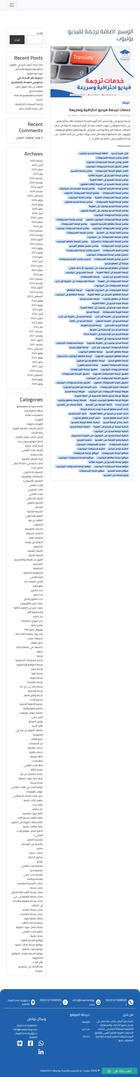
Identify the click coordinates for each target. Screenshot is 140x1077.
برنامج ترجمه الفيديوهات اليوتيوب (110, 228)
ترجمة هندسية (35, 690)
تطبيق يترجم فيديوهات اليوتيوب (73, 382)
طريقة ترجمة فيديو (75, 391)
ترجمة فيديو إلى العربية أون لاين (111, 316)
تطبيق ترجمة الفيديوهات (84, 369)
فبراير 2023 (37, 270)
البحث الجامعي (35, 489)
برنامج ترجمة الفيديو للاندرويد (113, 188)
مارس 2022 (36, 318)
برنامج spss (37, 625)
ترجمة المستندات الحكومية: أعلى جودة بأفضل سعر (29, 106)
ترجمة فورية (36, 677)
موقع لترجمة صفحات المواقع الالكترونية (27, 955)
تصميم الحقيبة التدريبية (31, 704)
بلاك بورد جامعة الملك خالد (29, 634)
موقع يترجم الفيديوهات (91, 471)
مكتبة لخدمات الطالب (32, 922)
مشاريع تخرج (36, 870)
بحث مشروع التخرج (33, 599)
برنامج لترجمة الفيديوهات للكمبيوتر (109, 241)
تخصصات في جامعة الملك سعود (29, 649)
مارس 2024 (36, 217)
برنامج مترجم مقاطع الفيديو (83, 246)
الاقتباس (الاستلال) (33, 480)
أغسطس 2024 (35, 195)
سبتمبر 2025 (36, 160)
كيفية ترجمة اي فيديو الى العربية (111, 426)
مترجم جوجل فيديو (118, 449)
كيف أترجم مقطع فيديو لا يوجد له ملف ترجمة (104, 409)
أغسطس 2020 (35, 375)
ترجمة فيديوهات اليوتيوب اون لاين (110, 347)
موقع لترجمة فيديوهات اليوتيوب (73, 466)
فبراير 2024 (37, 222)
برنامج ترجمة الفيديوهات (115, 193)
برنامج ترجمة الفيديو (81, 171)
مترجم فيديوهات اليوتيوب (91, 449)
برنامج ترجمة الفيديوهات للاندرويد (81, 193)
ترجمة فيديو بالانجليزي (116, 325)
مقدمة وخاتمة (35, 879)
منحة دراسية (36, 936)
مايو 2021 (37, 362)
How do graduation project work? (28, 97)
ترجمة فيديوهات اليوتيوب (69, 343)
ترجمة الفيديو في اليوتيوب (79, 272)
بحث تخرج (38, 594)
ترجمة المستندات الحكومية (29, 660)
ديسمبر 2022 (36, 278)
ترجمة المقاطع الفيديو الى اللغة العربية (108, 294)
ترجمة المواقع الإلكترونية (30, 664)
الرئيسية (86, 1021)
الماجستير (38, 564)
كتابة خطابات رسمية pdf (30, 817)
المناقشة (38, 568)
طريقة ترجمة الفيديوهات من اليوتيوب (108, 391)
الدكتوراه (38, 546)
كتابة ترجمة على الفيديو (69, 404)
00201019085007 (116, 1002)
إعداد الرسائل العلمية (32, 459)
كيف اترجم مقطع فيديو (115, 418)
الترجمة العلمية (35, 511)
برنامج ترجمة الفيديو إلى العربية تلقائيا (108, 175)
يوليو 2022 (37, 300)
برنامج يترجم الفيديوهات (115, 250)
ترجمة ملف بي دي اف (31, 686)
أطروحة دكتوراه (35, 424)
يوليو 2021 (37, 353)
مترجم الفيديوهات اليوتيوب (91, 444)
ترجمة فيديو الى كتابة (81, 321)
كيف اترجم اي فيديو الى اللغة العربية (109, 413)
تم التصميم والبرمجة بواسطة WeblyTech (61, 1070)
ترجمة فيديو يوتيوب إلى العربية (112, 338)
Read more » (123, 145)
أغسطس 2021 (35, 348)
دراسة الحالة (37, 769)
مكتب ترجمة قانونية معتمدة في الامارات (28, 903)
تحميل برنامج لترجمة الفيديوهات (111, 259)
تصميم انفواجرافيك (33, 708)
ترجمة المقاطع (74, 290)
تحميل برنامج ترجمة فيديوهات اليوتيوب (107, 255)
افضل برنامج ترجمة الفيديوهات (112, 158)
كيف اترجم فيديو (77, 413)
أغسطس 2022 (35, 296)
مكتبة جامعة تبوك (33, 918)
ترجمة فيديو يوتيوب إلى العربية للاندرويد (107, 343)
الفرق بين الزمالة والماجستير (28, 559)
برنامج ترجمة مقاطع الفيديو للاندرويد (109, 224)
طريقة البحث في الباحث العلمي (27, 787)
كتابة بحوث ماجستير (33, 813)
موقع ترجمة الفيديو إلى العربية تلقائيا (108, 462)
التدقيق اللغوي (35, 502)
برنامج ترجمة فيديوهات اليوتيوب (111, 215)
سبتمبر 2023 (36, 243)
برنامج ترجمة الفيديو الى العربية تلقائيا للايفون (104, 184)
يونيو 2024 (37, 204)
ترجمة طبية (37, 673)
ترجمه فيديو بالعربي (87, 365)
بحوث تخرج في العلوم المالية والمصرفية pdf (28, 609)
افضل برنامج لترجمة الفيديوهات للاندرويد (107, 162)
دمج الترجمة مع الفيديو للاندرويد (80, 387)
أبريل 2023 (37, 261)
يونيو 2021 (37, 357)
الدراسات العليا (36, 537)
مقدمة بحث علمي (33, 874)
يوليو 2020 (37, 379)
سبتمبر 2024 (36, 191)
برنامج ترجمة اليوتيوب (79, 197)
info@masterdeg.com (84, 1002)
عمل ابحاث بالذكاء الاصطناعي (28, 795)
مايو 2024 (37, 208)
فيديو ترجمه (121, 404)
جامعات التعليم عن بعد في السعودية (29, 732)
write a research (34, 415)
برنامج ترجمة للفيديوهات (69, 219)
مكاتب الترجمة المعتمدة (30, 883)
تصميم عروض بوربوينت (31, 712)
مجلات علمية (36, 852)
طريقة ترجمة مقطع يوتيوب (72, 400)
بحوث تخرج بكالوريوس (31, 603)
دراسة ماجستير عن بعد (31, 774)
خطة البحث (37, 760)
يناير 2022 (38, 327)
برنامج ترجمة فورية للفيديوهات (112, 202)
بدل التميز (38, 616)
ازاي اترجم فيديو (119, 153)
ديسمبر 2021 (36, 331)
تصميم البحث (36, 699)
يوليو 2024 (37, 200)
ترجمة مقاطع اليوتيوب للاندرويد (111, 356)
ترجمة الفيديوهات (90, 277)
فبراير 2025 (37, 169)
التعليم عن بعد (35, 520)
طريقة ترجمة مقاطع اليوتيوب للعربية (109, 400)
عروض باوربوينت (34, 791)
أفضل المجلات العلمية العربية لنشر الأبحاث (28, 430)
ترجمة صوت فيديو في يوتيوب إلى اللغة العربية (104, 307)
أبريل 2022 (37, 313)
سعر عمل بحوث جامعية (30, 778)
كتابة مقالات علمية (33, 826)
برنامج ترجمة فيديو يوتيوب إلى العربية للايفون (104, 210)
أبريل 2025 (37, 165)
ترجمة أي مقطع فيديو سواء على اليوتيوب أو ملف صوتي (98, 268)
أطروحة (39, 419)
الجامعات (38, 524)
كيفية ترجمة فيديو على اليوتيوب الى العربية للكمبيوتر (100, 435)
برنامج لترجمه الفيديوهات (115, 246)
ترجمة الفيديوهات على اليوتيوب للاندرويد (107, 290)
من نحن (86, 1029)
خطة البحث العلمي (33, 765)
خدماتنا (86, 1036)
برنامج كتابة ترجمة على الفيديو (112, 232)
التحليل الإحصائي (34, 498)
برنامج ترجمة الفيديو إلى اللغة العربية (109, 180)
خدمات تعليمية (35, 747)
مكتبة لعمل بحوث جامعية (29, 927)
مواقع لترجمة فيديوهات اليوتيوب (76, 457)
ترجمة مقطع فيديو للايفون (91, 360)
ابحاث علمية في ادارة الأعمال (28, 463)
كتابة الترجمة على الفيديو (99, 404)
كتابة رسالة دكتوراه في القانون (27, 822)
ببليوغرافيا (38, 585)
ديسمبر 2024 (36, 178)
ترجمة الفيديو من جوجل (115, 277)
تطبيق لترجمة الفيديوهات (75, 374)
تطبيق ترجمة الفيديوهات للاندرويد (110, 374)
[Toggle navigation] (12, 5)
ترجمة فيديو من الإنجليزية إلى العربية (109, 329)
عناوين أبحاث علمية (33, 800)
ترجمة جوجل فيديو (90, 299)
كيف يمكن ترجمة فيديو (115, 422)
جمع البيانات (37, 739)
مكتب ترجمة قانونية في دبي (28, 896)
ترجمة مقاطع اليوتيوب (91, 352)
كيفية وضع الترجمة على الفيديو (111, 440)
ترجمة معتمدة (35, 682)
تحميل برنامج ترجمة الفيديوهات (83, 250)
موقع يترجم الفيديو (118, 471)
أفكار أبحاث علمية (34, 445)
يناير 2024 (38, 226)
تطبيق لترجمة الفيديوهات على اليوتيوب (107, 378)
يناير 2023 (38, 274)
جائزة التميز (37, 725)
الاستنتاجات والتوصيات (32, 476)
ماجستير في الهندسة (32, 844)
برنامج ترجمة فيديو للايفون (78, 202)
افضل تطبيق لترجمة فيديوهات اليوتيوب (107, 166)
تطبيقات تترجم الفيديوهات (114, 387)
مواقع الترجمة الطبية (32, 940)
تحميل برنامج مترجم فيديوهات (75, 259)
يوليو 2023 (37, 248)
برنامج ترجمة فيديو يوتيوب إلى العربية (108, 206)
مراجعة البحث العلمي (32, 865)
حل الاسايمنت (36, 743)
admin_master (79, 115)
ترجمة (126, 102)
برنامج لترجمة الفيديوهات (80, 232)
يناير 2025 (38, 173)
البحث (39, 33)
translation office (34, 410)
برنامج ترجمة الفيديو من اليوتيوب (77, 188)
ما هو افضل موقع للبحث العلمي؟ (30, 833)
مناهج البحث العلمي (32, 931)
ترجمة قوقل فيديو (78, 347)
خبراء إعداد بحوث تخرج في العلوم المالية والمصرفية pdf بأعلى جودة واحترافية (26, 69)
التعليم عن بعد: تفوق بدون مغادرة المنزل (29, 88)
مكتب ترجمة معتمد (32, 909)
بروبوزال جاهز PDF (33, 629)
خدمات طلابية (36, 752)
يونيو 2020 (37, 383)
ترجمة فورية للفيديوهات (115, 312)
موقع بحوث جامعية (32, 949)
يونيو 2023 (37, 252)
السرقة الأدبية (36, 555)
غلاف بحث (37, 804)
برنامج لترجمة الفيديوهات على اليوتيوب (107, 237)
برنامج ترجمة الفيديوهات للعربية (111, 197)
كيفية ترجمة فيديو (80, 426)
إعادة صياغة (37, 454)
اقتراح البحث (37, 467)
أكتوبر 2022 (37, 287)
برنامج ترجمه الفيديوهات (74, 224)
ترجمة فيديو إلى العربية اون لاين (75, 316)
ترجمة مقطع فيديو (118, 360)
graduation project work (30, 406)
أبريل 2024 (37, 213)
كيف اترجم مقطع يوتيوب (86, 418)
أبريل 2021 (37, 366)
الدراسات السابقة (34, 533)
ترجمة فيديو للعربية (91, 325)
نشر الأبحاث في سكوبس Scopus (30, 968)
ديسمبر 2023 (36, 230)
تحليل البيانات (36, 642)
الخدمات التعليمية (34, 529)
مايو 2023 (37, 257)
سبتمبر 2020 (36, 370)
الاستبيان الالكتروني (33, 472)
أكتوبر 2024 (37, 187)
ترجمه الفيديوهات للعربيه (115, 365)
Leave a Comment (102, 115)
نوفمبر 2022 (36, 283)
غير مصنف (37, 809)
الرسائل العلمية (35, 550)
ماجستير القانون (35, 839)
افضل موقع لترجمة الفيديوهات (112, 171)
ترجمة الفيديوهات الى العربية (113, 281)
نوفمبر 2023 (36, 235)
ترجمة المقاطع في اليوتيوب (69, 294)
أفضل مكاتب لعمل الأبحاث (29, 437)
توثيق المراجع (36, 721)
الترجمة (39, 507)
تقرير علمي (37, 717)
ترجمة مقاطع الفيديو (117, 352)
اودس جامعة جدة (33, 581)
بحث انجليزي (36, 590)
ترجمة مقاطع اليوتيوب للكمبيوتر (74, 356)
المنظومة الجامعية (33, 572)
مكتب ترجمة (36, 887)
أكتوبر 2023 (37, 239)
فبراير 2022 (37, 322)
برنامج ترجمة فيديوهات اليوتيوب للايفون (107, 219)
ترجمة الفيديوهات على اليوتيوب (111, 285)
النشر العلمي (36, 577)
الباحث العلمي (35, 485)
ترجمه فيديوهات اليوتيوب (114, 369)
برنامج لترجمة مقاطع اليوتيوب (72, 241)
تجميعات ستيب (35, 638)
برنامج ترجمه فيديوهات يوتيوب (73, 228)
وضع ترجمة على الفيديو (116, 475)
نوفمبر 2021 (36, 335)
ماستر (87, 1070)
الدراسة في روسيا (34, 542)
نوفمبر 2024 (36, 182)
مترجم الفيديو (84, 440)
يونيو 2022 (37, 305)
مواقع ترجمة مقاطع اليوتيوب (112, 457)
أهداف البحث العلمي (32, 450)
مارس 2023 (36, 265)
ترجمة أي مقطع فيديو (116, 263)
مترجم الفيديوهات (118, 444)
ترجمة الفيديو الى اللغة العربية (112, 272)
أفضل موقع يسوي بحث (30, 441)
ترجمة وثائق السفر (33, 695)
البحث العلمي (36, 494)
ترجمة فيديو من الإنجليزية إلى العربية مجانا (106, 334)
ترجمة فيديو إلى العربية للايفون (112, 321)
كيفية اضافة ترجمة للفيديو (85, 422)
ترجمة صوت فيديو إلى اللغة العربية (110, 303)
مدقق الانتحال (35, 857)
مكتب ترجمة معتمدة (32, 914)
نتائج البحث (37, 962)
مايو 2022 (37, 309)
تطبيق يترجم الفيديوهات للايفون (111, 382)
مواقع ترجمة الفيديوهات (115, 453)
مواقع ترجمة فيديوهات (86, 453)
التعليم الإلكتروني (34, 515)
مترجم (39, 848)
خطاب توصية (36, 756)
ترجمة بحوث (36, 669)
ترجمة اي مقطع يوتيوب (115, 299)
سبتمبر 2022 (36, 292)
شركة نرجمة (36, 782)
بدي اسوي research (32, 620)
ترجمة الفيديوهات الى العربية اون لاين (74, 281)
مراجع (40, 861)
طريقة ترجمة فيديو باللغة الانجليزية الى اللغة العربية (101, 396)
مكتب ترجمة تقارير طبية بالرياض (27, 892)
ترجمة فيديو (92, 312)
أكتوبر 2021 (37, 340)
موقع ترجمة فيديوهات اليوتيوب (111, 466)
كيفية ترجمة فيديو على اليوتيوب (111, 431)
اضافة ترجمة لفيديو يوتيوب (93, 153)
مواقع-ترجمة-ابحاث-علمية (29, 944)
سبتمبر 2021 (36, 344)
